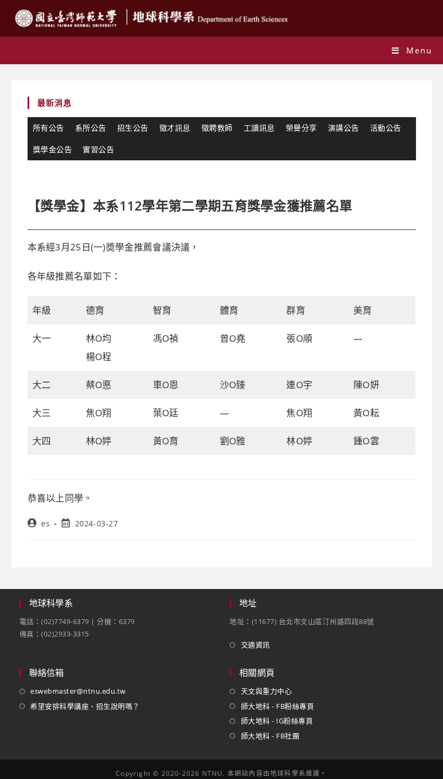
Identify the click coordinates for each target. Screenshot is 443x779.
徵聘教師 (217, 128)
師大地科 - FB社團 (270, 736)
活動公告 (385, 128)
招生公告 (133, 128)
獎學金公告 (52, 149)
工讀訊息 (259, 128)
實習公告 (98, 149)
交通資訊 (255, 644)
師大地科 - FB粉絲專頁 (277, 706)
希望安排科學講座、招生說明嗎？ (85, 706)
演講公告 (343, 128)
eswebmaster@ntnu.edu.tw (78, 691)
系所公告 (90, 128)
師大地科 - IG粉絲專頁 (277, 721)
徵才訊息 (175, 128)
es (45, 523)
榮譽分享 (301, 128)
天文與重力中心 (266, 691)
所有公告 (48, 128)
